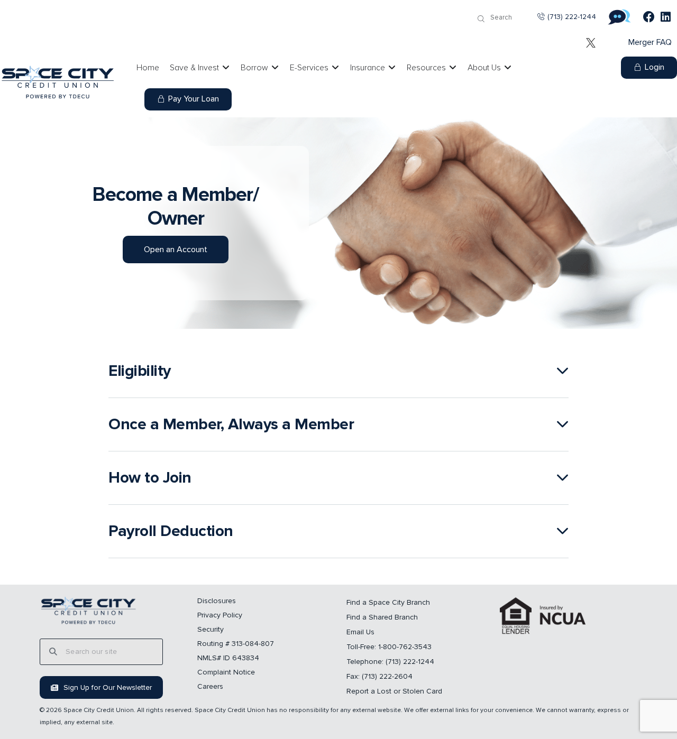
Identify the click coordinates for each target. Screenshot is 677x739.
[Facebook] (649, 17)
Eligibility (139, 371)
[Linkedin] (666, 17)
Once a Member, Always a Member (231, 424)
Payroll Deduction (170, 531)
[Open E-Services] (335, 67)
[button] (338, 371)
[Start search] (481, 19)
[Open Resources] (453, 67)
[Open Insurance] (392, 67)
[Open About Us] (508, 67)
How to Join (149, 477)
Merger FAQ (650, 42)
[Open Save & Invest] (226, 67)
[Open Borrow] (275, 67)
